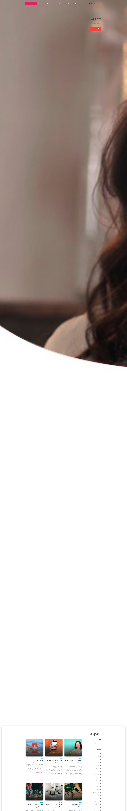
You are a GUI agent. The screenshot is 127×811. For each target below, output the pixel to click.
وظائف (97, 798)
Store (58, 3)
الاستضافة (97, 774)
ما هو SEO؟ (40, 760)
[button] (93, 749)
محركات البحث (96, 780)
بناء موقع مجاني (96, 771)
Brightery (91, 3)
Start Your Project (31, 3)
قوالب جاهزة (96, 754)
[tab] (92, 749)
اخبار (98, 765)
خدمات (74, 3)
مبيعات (97, 777)
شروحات (97, 804)
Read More (38, 772)
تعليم (98, 795)
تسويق (97, 783)
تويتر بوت (97, 789)
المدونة (52, 3)
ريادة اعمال (96, 768)
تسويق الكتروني (96, 801)
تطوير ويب (97, 807)
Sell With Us (95, 29)
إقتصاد (97, 762)
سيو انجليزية (96, 759)
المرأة (97, 757)
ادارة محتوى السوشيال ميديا (93, 792)
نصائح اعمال (96, 786)
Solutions (66, 3)
